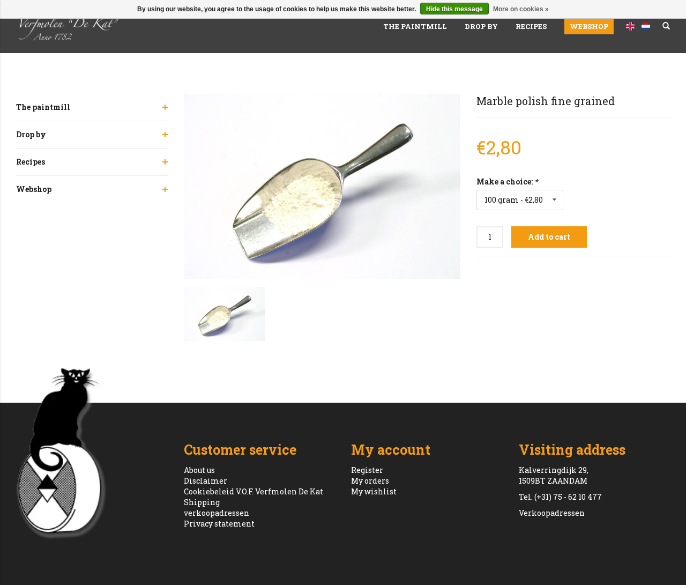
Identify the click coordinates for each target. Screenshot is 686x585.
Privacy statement (219, 524)
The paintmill (415, 26)
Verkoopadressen (552, 513)
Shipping (202, 502)
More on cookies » (521, 9)
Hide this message (454, 9)
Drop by (481, 26)
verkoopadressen (216, 513)
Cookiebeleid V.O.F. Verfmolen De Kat (253, 491)
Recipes (531, 26)
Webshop (589, 26)
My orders (370, 481)
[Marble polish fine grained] (322, 186)
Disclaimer (205, 481)
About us (199, 470)
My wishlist (374, 491)
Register (367, 470)
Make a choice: (507, 181)
